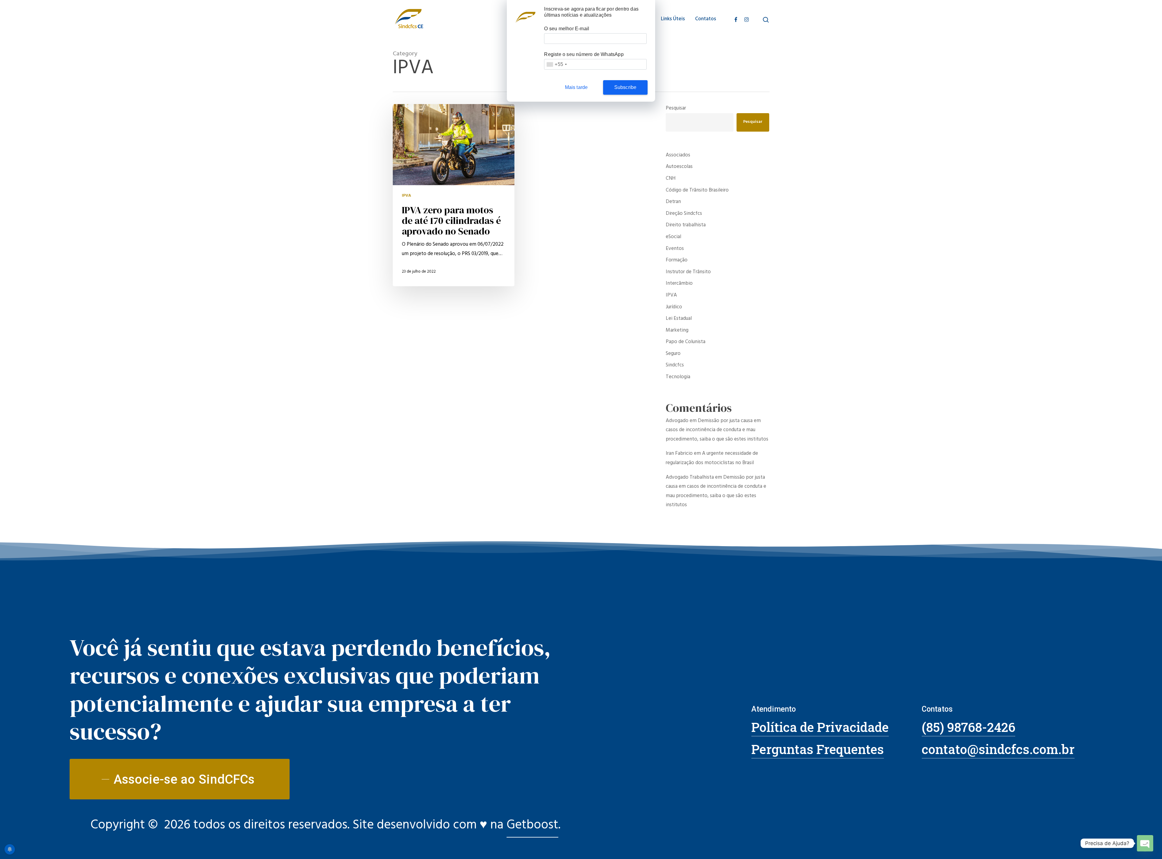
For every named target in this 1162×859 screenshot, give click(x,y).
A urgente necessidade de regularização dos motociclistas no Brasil (712, 458)
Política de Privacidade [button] (820, 727)
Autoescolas (679, 167)
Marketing (677, 331)
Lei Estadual (679, 319)
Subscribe (625, 87)
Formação (677, 260)
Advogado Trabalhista (690, 478)
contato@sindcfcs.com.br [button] (998, 749)
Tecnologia (678, 377)
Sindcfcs (675, 365)
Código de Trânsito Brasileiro (697, 190)
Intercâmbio (679, 284)
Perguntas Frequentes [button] (817, 749)
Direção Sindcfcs (684, 214)
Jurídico (674, 307)
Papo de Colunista (685, 342)
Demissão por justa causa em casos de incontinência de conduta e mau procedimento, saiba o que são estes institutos (717, 430)
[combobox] (556, 64)
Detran (673, 202)
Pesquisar (676, 108)
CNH (670, 179)
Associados (678, 155)
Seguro (673, 354)
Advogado (677, 421)
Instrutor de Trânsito (688, 272)
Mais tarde (576, 87)
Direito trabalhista (686, 225)
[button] (180, 779)
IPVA (406, 196)
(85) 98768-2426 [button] (968, 727)
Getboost (532, 826)
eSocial (673, 237)
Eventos (675, 249)
